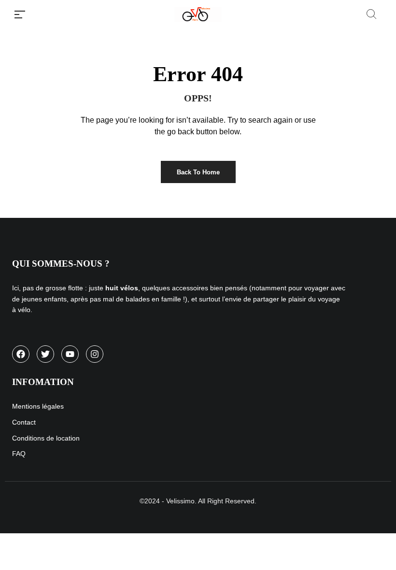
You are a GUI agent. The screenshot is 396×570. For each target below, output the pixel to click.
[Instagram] (94, 354)
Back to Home (198, 172)
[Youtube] (70, 354)
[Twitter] (45, 354)
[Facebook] (20, 354)
